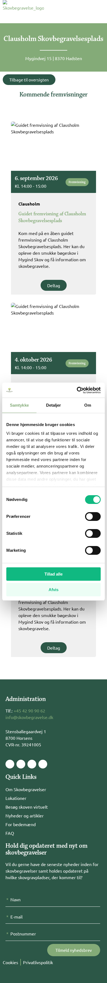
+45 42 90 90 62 (29, 710)
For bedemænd (20, 824)
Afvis (53, 589)
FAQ (9, 833)
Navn (15, 899)
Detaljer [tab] (53, 405)
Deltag (53, 285)
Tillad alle (53, 574)
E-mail (16, 916)
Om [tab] (87, 405)
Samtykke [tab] (19, 405)
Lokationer (15, 798)
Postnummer (23, 933)
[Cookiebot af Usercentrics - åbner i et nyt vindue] (77, 390)
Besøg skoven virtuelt (26, 806)
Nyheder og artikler (24, 815)
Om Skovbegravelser (25, 789)
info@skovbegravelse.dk (29, 717)
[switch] (93, 516)
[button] (83, 9)
